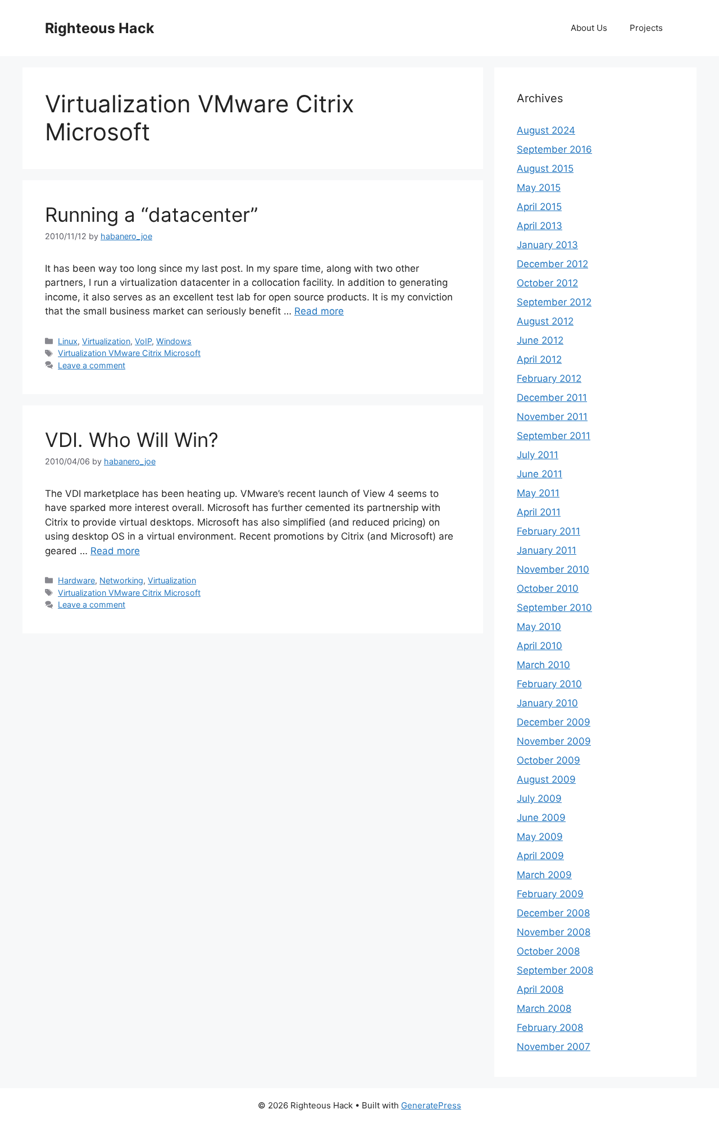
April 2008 (540, 989)
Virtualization (106, 341)
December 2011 (552, 397)
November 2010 (553, 569)
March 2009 (544, 874)
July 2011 (537, 454)
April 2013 (539, 225)
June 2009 (541, 817)
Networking (121, 580)
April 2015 (539, 206)
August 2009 (546, 779)
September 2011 (553, 435)
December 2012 (552, 264)
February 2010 (549, 684)
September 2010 (554, 607)
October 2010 (548, 588)
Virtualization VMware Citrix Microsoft (129, 353)
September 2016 (554, 149)
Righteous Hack (99, 28)
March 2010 (543, 664)
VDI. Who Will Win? (132, 439)
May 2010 (539, 626)
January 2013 (547, 244)
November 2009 (554, 741)
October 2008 (548, 951)
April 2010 (539, 645)
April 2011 (539, 512)
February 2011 (548, 531)
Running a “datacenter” (151, 214)
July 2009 (539, 798)
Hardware (76, 580)
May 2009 (540, 836)
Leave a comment (91, 365)
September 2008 (555, 970)
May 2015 (539, 187)
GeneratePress (431, 1105)
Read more (319, 311)
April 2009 (540, 855)
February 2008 (550, 1027)
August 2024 (546, 130)
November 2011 (552, 416)
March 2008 (544, 1008)
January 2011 (546, 550)
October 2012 (547, 283)
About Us (589, 27)
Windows (174, 341)
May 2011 (538, 493)
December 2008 (553, 913)
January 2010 (547, 703)
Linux (68, 341)
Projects (646, 27)
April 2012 (539, 359)
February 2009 (550, 894)
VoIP (143, 341)
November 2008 (553, 932)
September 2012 (554, 302)
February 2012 (549, 378)
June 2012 (540, 340)
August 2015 (545, 168)
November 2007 (553, 1046)
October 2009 (548, 760)
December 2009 (553, 722)
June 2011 (539, 474)
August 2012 (545, 321)
